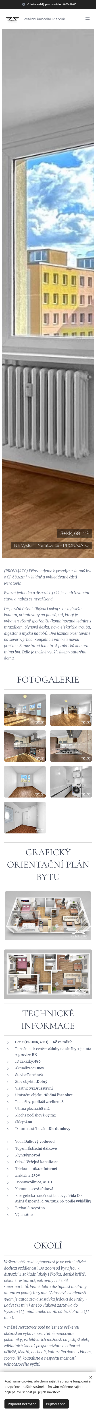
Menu (87, 19)
